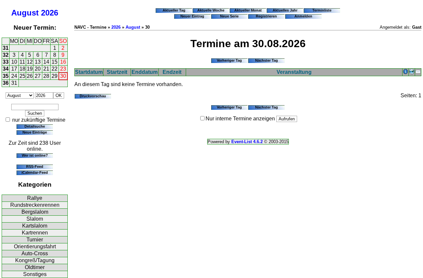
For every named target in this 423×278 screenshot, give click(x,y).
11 (22, 62)
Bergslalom (34, 212)
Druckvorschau (93, 96)
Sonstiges (35, 274)
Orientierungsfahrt (35, 246)
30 (63, 76)
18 (22, 69)
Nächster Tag (266, 60)
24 (14, 76)
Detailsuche (34, 126)
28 (46, 76)
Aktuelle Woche (210, 10)
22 (55, 69)
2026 (49, 12)
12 (30, 62)
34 (6, 69)
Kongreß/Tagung (35, 260)
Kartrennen (35, 232)
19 (30, 69)
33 (6, 62)
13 (38, 62)
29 (55, 76)
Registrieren (266, 16)
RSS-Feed (34, 167)
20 (38, 69)
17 (14, 69)
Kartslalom (34, 226)
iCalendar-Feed (34, 172)
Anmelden (303, 16)
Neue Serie (229, 16)
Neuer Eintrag (192, 16)
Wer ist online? (35, 155)
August (25, 12)
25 (22, 76)
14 (46, 62)
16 (63, 62)
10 (14, 62)
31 (6, 48)
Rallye (34, 198)
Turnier (34, 239)
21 (46, 69)
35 (6, 76)
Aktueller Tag (174, 10)
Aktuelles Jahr (285, 10)
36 (6, 83)
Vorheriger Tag (229, 60)
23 (63, 69)
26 (30, 76)
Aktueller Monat (248, 10)
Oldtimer (35, 267)
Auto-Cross (34, 253)
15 (55, 62)
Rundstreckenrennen (34, 205)
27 (38, 76)
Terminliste (321, 10)
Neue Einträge (34, 132)
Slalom (34, 219)
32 (6, 55)
